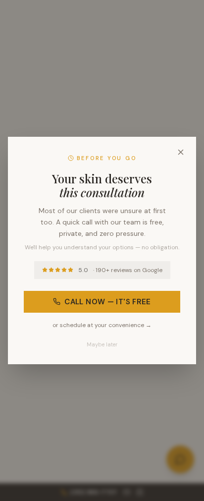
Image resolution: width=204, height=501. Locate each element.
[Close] (180, 152)
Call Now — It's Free (107, 302)
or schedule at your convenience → (102, 325)
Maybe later (102, 344)
